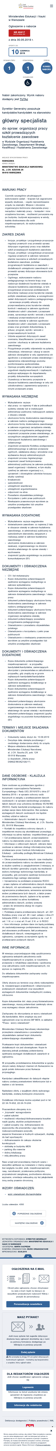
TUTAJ (24, 99)
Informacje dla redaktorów (28, 1405)
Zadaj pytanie (28, 1352)
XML (52, 1420)
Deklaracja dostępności (16, 1420)
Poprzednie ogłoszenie (30, 1213)
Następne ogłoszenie (26, 1223)
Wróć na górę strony (28, 1256)
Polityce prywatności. (43, 1445)
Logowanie (28, 1387)
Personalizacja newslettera (28, 1304)
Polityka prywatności (38, 1420)
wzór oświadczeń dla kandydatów (24, 1194)
